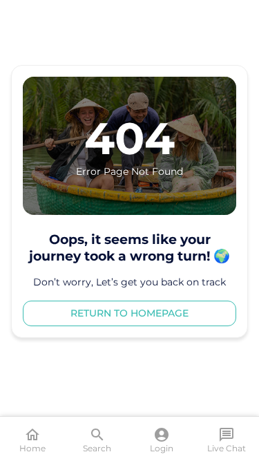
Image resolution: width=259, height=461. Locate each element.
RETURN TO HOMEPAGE (129, 313)
